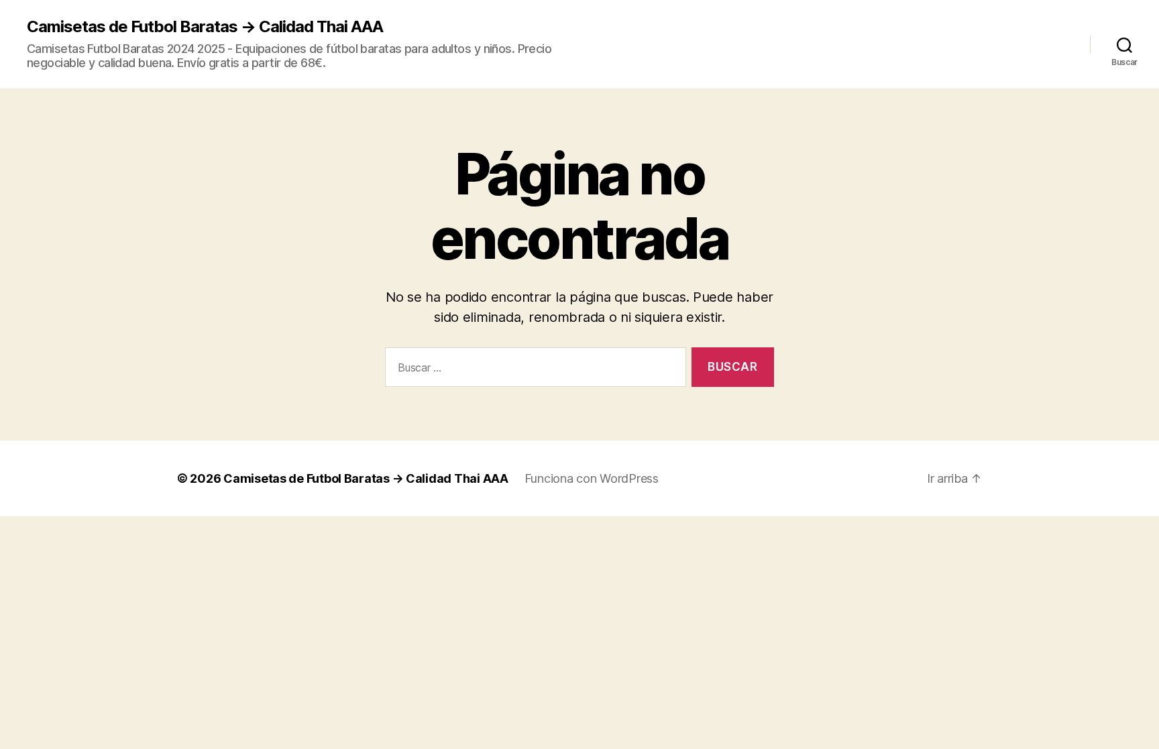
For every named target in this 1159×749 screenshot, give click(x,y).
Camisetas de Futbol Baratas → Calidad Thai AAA (205, 27)
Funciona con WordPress (592, 478)
